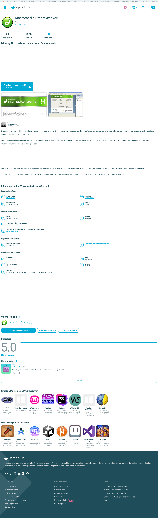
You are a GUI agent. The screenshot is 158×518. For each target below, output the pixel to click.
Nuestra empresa (11, 490)
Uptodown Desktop (20, 1)
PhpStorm (62, 408)
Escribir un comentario (19, 330)
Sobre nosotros (10, 486)
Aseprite (75, 440)
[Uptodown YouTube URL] (6, 473)
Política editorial (11, 493)
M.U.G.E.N (34, 440)
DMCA (106, 500)
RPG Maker (102, 440)
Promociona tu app (61, 493)
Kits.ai (84, 1)
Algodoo (62, 440)
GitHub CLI (116, 1)
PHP (7, 408)
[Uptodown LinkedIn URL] (23, 473)
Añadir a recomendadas (69, 330)
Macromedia (20, 24)
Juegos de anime (65, 1)
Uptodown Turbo (63, 500)
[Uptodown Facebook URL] (27, 473)
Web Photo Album (21, 408)
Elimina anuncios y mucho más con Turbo (78, 79)
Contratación (10, 507)
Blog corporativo (11, 503)
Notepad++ (42, 1)
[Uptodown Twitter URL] (14, 473)
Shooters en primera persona (131, 1)
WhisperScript (105, 1)
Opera (9, 1)
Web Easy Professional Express (89, 410)
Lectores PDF (32, 1)
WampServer (34, 408)
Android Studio (21, 440)
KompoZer (102, 408)
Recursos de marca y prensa (15, 500)
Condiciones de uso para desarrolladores (119, 497)
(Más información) (12, 231)
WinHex (48, 408)
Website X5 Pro (75, 408)
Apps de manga (93, 1)
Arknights (76, 1)
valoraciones (7, 37)
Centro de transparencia (14, 496)
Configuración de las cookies (115, 493)
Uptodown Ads (60, 496)
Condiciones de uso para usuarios (116, 486)
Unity (48, 440)
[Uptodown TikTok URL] (10, 473)
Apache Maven (53, 1)
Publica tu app (59, 490)
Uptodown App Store (62, 486)
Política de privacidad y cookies (116, 490)
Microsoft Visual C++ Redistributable (88, 441)
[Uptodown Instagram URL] (19, 473)
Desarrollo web (89, 198)
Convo (145, 1)
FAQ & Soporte (60, 503)
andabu (14, 365)
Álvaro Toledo (12, 124)
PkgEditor (7, 440)
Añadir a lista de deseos (48, 330)
